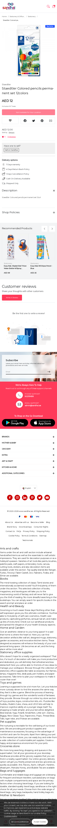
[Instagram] (17, 497)
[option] (28, 50)
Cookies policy (10, 816)
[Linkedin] (25, 497)
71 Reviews (11, 137)
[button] (48, 6)
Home (4, 16)
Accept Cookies (40, 822)
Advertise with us (22, 522)
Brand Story (12, 527)
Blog (48, 522)
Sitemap (43, 536)
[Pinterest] (32, 497)
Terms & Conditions (29, 536)
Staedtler (6, 84)
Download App (25, 527)
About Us (9, 522)
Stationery (32, 16)
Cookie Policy (14, 536)
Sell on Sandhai (11, 150)
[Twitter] (39, 497)
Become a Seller (37, 522)
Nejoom (11, 132)
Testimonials (27, 540)
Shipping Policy (43, 531)
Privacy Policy (29, 531)
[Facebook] (10, 497)
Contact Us (10, 531)
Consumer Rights (41, 527)
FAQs (19, 531)
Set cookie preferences (19, 822)
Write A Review (12, 298)
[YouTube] (47, 497)
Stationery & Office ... (17, 16)
